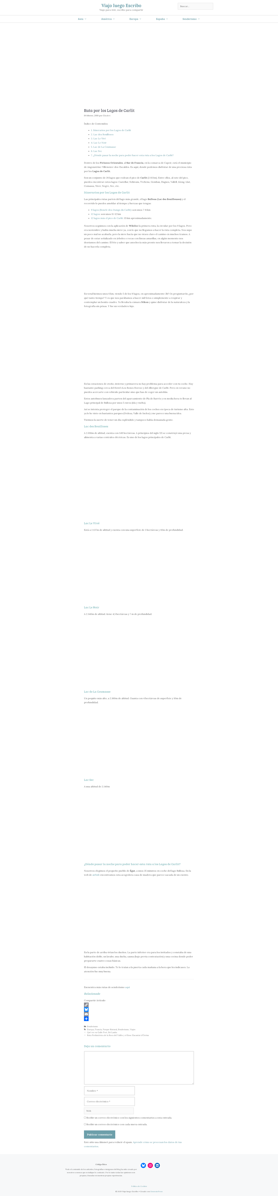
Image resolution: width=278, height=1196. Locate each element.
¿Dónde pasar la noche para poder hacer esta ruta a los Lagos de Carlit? (132, 155)
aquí (127, 987)
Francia (98, 1029)
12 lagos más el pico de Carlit (107, 218)
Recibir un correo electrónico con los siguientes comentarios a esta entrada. (129, 1117)
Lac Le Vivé (98, 138)
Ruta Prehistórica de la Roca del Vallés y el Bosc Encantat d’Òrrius (118, 1035)
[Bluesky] (139, 1009)
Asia (80, 19)
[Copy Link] (139, 1005)
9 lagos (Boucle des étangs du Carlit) (111, 209)
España (160, 19)
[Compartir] (139, 1018)
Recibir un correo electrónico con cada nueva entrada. (116, 1124)
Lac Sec (96, 151)
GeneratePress (156, 1191)
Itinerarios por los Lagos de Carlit (111, 130)
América (106, 19)
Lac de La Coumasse (103, 146)
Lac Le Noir (99, 142)
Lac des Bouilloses (102, 134)
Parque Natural (110, 1029)
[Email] (139, 1014)
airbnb (95, 874)
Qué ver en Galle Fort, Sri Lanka (102, 1032)
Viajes (132, 1029)
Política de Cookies (139, 1186)
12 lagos (95, 214)
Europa (133, 19)
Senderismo (190, 19)
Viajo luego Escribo (121, 5)
